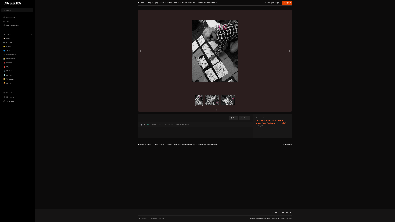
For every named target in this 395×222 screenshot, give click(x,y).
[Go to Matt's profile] (141, 125)
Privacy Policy (143, 218)
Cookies (161, 218)
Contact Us (153, 218)
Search (8, 10)
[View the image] (199, 100)
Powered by (282, 218)
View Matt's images (182, 125)
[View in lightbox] (215, 51)
